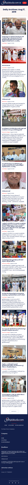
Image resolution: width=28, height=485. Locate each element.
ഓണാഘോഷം (6, 65)
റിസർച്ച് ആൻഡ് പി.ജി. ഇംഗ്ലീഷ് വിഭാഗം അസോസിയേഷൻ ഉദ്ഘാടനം (13, 395)
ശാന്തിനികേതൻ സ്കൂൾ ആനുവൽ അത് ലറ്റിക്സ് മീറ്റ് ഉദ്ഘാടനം (12, 260)
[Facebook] (9, 483)
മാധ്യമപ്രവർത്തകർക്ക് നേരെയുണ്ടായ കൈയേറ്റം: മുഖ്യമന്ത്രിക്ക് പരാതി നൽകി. (13, 294)
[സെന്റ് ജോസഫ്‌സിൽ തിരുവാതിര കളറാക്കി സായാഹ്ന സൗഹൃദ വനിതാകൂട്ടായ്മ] (14, 117)
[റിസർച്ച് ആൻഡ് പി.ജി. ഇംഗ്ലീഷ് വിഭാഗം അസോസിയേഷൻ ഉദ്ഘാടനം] (14, 384)
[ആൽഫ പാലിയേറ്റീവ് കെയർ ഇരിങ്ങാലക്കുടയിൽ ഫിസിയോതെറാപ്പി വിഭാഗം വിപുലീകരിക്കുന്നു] (14, 353)
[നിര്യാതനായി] (14, 88)
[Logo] (10, 3)
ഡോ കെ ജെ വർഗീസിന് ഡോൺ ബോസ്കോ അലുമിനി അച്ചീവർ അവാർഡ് (14, 329)
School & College (6, 132)
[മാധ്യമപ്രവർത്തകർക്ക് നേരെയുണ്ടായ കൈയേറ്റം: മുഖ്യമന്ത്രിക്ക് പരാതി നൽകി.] (14, 282)
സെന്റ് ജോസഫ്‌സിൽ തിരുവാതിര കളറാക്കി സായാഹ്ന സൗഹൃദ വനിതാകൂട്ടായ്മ (14, 129)
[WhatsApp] (18, 483)
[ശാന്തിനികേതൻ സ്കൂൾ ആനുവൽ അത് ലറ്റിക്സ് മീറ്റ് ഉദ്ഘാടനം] (14, 249)
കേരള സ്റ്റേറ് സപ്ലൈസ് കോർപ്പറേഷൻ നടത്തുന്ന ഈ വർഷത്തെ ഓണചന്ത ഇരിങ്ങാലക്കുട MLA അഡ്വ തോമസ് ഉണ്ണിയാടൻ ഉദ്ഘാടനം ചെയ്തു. (13, 39)
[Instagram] (12, 483)
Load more (13, 411)
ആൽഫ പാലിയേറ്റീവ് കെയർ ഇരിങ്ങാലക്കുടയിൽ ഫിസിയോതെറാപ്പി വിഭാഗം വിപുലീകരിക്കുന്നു (12, 365)
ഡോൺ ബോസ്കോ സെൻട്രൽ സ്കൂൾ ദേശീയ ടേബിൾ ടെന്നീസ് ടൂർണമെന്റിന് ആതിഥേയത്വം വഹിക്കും (12, 165)
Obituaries (4, 101)
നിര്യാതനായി (6, 99)
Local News (4, 43)
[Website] (15, 483)
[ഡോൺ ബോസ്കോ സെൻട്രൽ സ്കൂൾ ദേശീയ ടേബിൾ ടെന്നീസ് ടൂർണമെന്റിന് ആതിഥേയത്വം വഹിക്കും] (14, 153)
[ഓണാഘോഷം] (14, 54)
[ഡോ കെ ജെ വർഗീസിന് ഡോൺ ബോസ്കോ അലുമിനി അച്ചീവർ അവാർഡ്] (14, 318)
